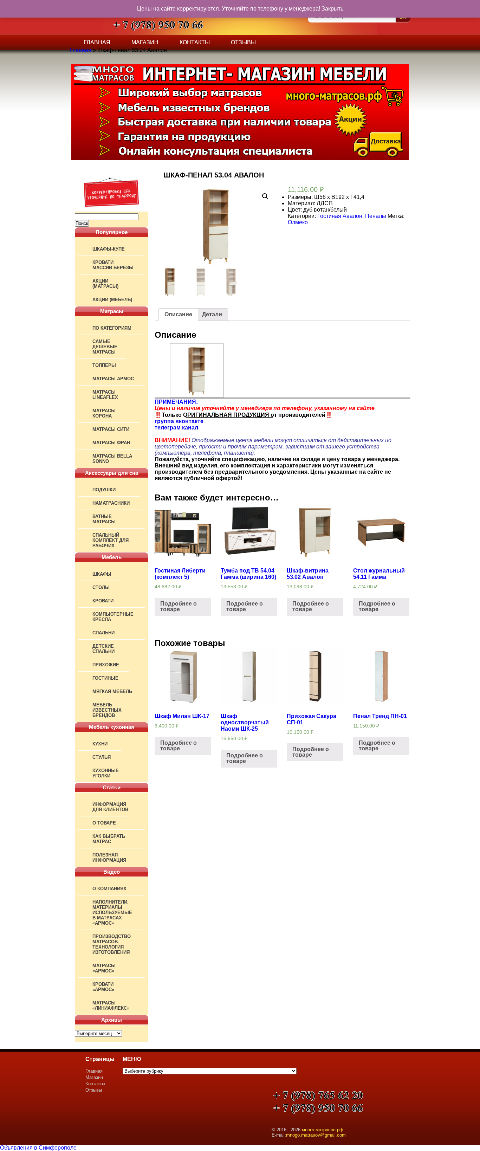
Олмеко (298, 222)
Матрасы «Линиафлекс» (110, 1005)
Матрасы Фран (111, 442)
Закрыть (332, 9)
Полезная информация (109, 857)
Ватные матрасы (104, 519)
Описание (178, 314)
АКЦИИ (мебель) (112, 299)
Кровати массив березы (113, 265)
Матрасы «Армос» (104, 968)
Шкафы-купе (108, 249)
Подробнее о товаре (178, 606)
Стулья (101, 757)
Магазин (144, 42)
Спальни (103, 632)
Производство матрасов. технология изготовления (111, 944)
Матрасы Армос (113, 378)
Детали (212, 314)
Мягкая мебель (112, 691)
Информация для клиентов (110, 807)
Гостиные (105, 678)
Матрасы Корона (104, 413)
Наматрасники (111, 503)
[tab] (178, 314)
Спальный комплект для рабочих (110, 540)
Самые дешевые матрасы (104, 347)
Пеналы (375, 216)
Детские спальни (103, 649)
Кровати (102, 600)
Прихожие (105, 664)
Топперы (104, 365)
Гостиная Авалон (339, 216)
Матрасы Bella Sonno (112, 458)
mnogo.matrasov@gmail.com (316, 1135)
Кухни (100, 743)
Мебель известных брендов (107, 710)
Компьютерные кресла (113, 617)
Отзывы (243, 42)
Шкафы (101, 574)
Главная (97, 42)
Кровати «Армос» (103, 987)
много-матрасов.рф (322, 1129)
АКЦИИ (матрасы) (105, 283)
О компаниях (109, 888)
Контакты (195, 42)
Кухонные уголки (105, 773)
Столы (101, 587)
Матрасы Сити (110, 429)
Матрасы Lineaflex (105, 394)
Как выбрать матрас (108, 839)
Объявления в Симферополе (38, 1148)
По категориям (111, 328)
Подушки (104, 489)
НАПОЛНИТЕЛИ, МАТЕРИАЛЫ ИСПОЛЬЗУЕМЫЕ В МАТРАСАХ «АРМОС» (112, 912)
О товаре (104, 823)
